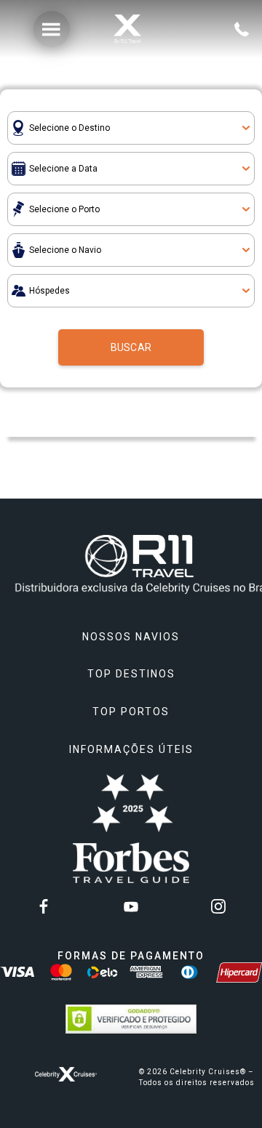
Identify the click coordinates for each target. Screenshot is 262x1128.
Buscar (131, 347)
